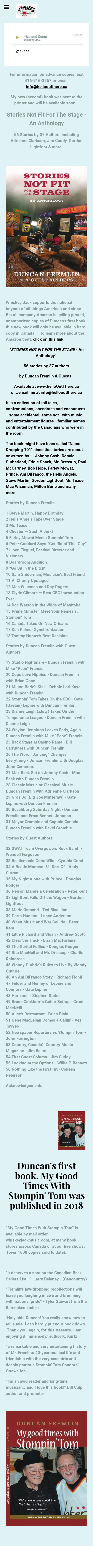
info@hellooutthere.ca (46, 86)
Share (24, 51)
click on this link (48, 339)
